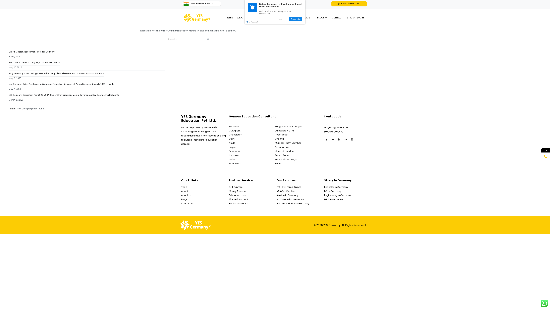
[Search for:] (188, 39)
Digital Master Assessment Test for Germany (32, 51)
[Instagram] (352, 139)
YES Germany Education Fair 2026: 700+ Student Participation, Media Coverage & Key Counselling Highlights (64, 95)
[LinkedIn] (339, 139)
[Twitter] (333, 139)
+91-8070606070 (204, 3)
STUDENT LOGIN (355, 17)
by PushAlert (253, 22)
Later (280, 18)
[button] (349, 3)
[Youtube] (345, 139)
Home (229, 17)
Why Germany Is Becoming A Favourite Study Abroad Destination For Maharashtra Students (56, 73)
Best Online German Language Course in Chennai (34, 62)
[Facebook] (327, 139)
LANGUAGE (304, 17)
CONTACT (337, 17)
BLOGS (320, 17)
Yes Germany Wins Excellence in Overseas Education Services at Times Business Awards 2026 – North (61, 84)
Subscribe (295, 18)
